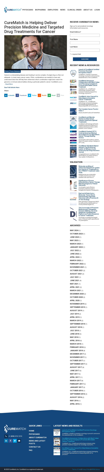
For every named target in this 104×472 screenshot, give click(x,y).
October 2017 (76, 360)
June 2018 (74, 334)
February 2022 (76, 264)
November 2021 (77, 267)
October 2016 (76, 390)
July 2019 (74, 314)
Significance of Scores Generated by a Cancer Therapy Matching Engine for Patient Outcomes (89, 183)
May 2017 (74, 374)
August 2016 (76, 397)
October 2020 (76, 297)
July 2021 (74, 277)
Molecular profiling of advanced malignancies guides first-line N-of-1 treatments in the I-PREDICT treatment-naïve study (89, 169)
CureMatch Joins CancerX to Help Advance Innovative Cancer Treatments (88, 98)
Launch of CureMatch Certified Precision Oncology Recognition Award (89, 71)
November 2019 (77, 304)
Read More (9, 84)
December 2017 (77, 354)
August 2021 (76, 274)
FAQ (30, 450)
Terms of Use (76, 469)
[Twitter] (15, 441)
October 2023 (76, 234)
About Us (87, 10)
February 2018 (76, 347)
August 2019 (76, 310)
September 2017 (77, 364)
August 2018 (76, 327)
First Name (74, 39)
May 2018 (74, 337)
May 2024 (74, 230)
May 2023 (74, 240)
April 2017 (74, 377)
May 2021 (74, 284)
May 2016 (74, 401)
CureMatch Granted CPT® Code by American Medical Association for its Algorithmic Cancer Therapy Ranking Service (89, 135)
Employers (53, 10)
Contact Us (34, 447)
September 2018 (77, 324)
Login (97, 10)
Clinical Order (74, 10)
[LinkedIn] (6, 441)
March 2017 (75, 380)
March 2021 (75, 290)
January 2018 (76, 350)
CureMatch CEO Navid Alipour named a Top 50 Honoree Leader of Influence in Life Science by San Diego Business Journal (89, 149)
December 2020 (77, 294)
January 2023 (76, 247)
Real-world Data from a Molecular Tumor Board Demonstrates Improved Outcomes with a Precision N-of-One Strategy (89, 196)
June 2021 (74, 280)
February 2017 (76, 384)
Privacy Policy (86, 469)
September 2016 (77, 394)
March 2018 (75, 344)
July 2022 (74, 250)
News (62, 10)
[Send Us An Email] (19, 441)
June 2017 (74, 370)
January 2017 (76, 387)
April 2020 (74, 300)
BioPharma (40, 10)
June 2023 (74, 237)
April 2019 (74, 317)
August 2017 (76, 367)
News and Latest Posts (37, 442)
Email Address (75, 32)
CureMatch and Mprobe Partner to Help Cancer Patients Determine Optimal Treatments (88, 119)
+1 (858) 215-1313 (15, 436)
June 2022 (74, 254)
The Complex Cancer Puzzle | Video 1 (88, 109)
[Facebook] (11, 441)
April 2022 (74, 257)
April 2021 (74, 287)
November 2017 (77, 357)
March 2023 (75, 244)
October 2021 (76, 270)
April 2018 (74, 340)
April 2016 (74, 404)
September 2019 (77, 307)
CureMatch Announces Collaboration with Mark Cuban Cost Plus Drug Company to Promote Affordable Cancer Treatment (89, 84)
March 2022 (75, 260)
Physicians (27, 10)
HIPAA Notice (95, 469)
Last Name (74, 47)
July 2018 (74, 330)
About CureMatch (38, 437)
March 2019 (75, 320)
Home (31, 431)
